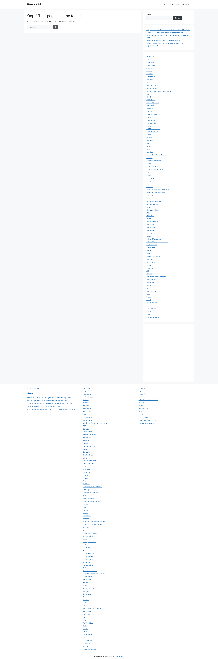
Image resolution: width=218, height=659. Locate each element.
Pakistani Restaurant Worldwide (157, 242)
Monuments (150, 230)
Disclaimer (142, 397)
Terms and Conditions (146, 423)
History (148, 172)
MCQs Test (150, 216)
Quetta (148, 253)
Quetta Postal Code (153, 256)
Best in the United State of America (158, 91)
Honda (148, 175)
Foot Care (149, 152)
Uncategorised (151, 308)
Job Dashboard (144, 408)
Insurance (149, 187)
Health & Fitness (152, 166)
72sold (148, 59)
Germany (149, 158)
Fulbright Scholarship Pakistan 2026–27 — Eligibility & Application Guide (51, 409)
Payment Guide (151, 245)
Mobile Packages (152, 221)
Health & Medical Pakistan (155, 169)
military (148, 219)
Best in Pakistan (151, 88)
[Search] (55, 27)
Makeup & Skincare (153, 210)
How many (150, 178)
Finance (149, 146)
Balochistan (150, 79)
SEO (147, 271)
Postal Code (150, 248)
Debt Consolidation (153, 129)
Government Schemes (154, 161)
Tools (148, 294)
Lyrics (148, 207)
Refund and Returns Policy (148, 420)
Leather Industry (152, 204)
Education (149, 140)
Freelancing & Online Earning (156, 155)
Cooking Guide (151, 123)
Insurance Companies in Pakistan (157, 190)
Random (149, 259)
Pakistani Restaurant (153, 239)
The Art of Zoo (151, 291)
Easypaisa (149, 137)
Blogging (149, 97)
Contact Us (185, 4)
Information (150, 184)
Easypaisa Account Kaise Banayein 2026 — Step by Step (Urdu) (168, 30)
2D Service (150, 56)
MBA (148, 213)
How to (148, 181)
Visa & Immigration (152, 317)
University (149, 311)
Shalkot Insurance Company (156, 277)
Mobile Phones (151, 224)
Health (148, 164)
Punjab (148, 250)
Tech (148, 288)
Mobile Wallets (151, 227)
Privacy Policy (143, 417)
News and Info (34, 4)
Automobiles (150, 77)
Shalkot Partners (33, 388)
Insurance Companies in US (155, 192)
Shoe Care (150, 282)
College (149, 117)
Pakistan (149, 236)
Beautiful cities (151, 85)
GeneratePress (119, 656)
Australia (149, 74)
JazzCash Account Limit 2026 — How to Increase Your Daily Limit (49, 403)
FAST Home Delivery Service (148, 400)
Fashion (149, 143)
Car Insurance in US (153, 114)
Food (148, 149)
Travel (148, 300)
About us (142, 388)
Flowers (141, 403)
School (148, 265)
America (149, 71)
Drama (148, 135)
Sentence (149, 268)
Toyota (148, 297)
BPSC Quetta (150, 100)
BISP (148, 94)
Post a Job (142, 414)
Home (165, 4)
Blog (171, 4)
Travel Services (151, 303)
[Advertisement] (159, 352)
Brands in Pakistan (152, 103)
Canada (149, 111)
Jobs (177, 4)
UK (147, 306)
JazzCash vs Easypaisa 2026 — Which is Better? (163, 41)
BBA (147, 82)
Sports (148, 285)
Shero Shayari (151, 279)
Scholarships (150, 262)
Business (149, 108)
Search (148, 15)
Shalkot (149, 274)
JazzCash (149, 195)
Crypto (148, 126)
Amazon (149, 68)
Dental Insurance (152, 132)
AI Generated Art (152, 65)
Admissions (150, 62)
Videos (148, 314)
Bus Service (150, 106)
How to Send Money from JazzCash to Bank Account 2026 (166, 33)
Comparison (150, 120)
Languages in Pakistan (154, 201)
